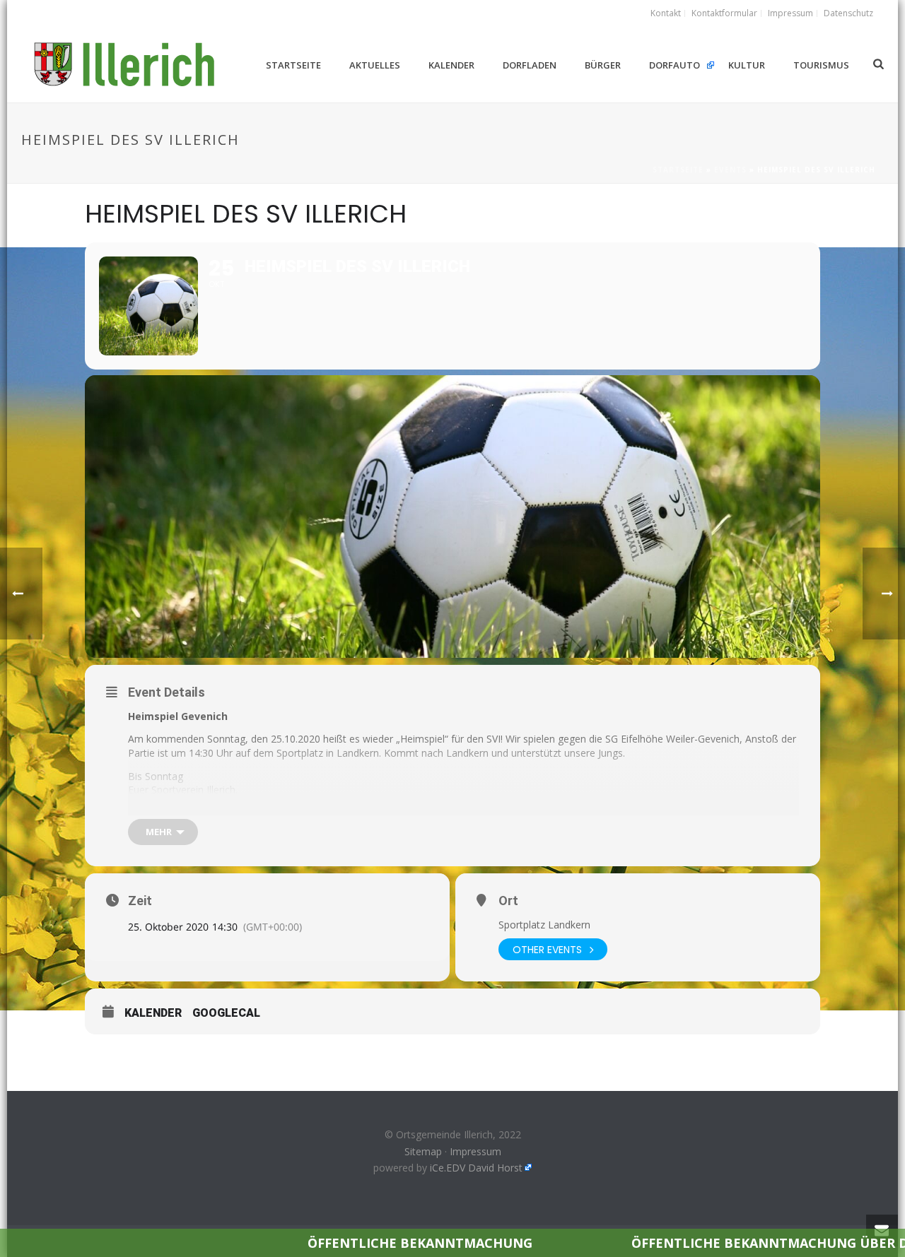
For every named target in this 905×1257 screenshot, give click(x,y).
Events (730, 170)
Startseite (293, 65)
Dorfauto (674, 65)
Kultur (746, 65)
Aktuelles (374, 65)
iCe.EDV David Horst (476, 1167)
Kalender (451, 65)
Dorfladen (529, 65)
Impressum (475, 1151)
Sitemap (423, 1151)
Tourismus (821, 65)
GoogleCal (226, 1013)
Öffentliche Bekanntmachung (350, 1242)
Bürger (603, 65)
